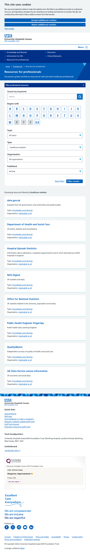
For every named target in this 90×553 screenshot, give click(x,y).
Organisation (13, 154)
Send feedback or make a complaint (19, 419)
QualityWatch (14, 347)
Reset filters (59, 181)
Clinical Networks (54, 56)
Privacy (66, 537)
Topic (9, 130)
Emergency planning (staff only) (17, 427)
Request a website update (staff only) (19, 422)
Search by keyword (16, 91)
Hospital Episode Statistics (22, 248)
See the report (13, 482)
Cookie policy (77, 537)
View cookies (9, 29)
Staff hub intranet (11, 424)
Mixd (22, 548)
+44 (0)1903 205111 (12, 451)
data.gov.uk (13, 200)
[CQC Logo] (13, 463)
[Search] (80, 96)
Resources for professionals (18, 60)
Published (12, 166)
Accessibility (56, 537)
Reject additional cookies (44, 24)
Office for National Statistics (23, 299)
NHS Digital (13, 275)
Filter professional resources (17, 85)
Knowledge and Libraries (22, 210)
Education (51, 52)
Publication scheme (32, 539)
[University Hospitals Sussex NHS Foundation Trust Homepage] (18, 38)
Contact (7, 537)
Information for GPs (15, 56)
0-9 (37, 122)
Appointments (10, 414)
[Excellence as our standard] (16, 402)
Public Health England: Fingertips (25, 323)
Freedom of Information (23, 537)
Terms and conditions (13, 539)
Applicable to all (25, 213)
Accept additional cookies (43, 20)
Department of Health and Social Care (28, 224)
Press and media (42, 537)
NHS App (8, 416)
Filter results (73, 181)
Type (9, 142)
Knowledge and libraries (17, 52)
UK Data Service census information (27, 371)
